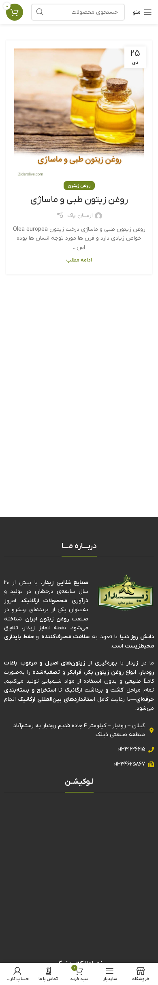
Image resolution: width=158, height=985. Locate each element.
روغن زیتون (79, 185)
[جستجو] (39, 12)
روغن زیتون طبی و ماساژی (79, 200)
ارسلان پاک (80, 215)
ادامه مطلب (79, 260)
